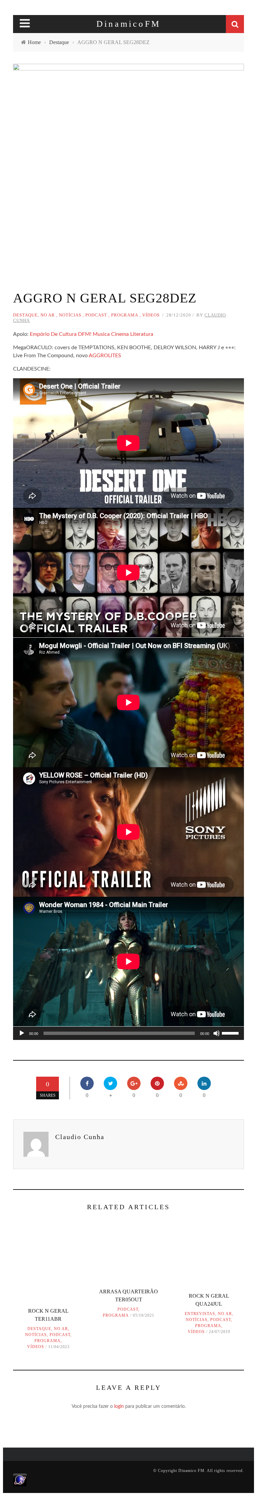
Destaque (25, 314)
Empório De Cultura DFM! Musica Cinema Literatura (91, 334)
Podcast (96, 314)
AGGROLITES (105, 355)
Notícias (70, 314)
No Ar (47, 314)
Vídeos (151, 314)
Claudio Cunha (79, 1136)
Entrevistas (200, 1313)
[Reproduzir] (21, 1033)
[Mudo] (216, 1033)
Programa (124, 314)
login (119, 1406)
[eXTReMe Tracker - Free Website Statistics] (20, 1480)
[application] (128, 1033)
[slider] (231, 1033)
